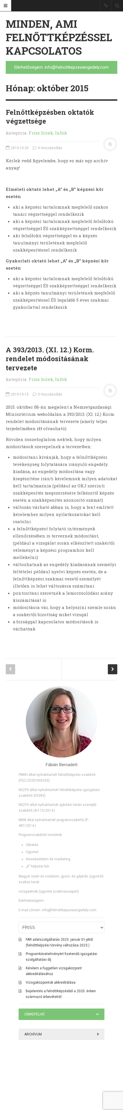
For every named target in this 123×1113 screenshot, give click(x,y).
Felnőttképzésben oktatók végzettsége (50, 117)
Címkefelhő (34, 1014)
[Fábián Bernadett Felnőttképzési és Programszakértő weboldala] (61, 722)
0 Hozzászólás (49, 148)
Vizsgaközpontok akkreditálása (51, 982)
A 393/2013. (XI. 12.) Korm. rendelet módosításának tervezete (50, 358)
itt (39, 428)
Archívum (33, 1034)
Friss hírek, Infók (48, 133)
